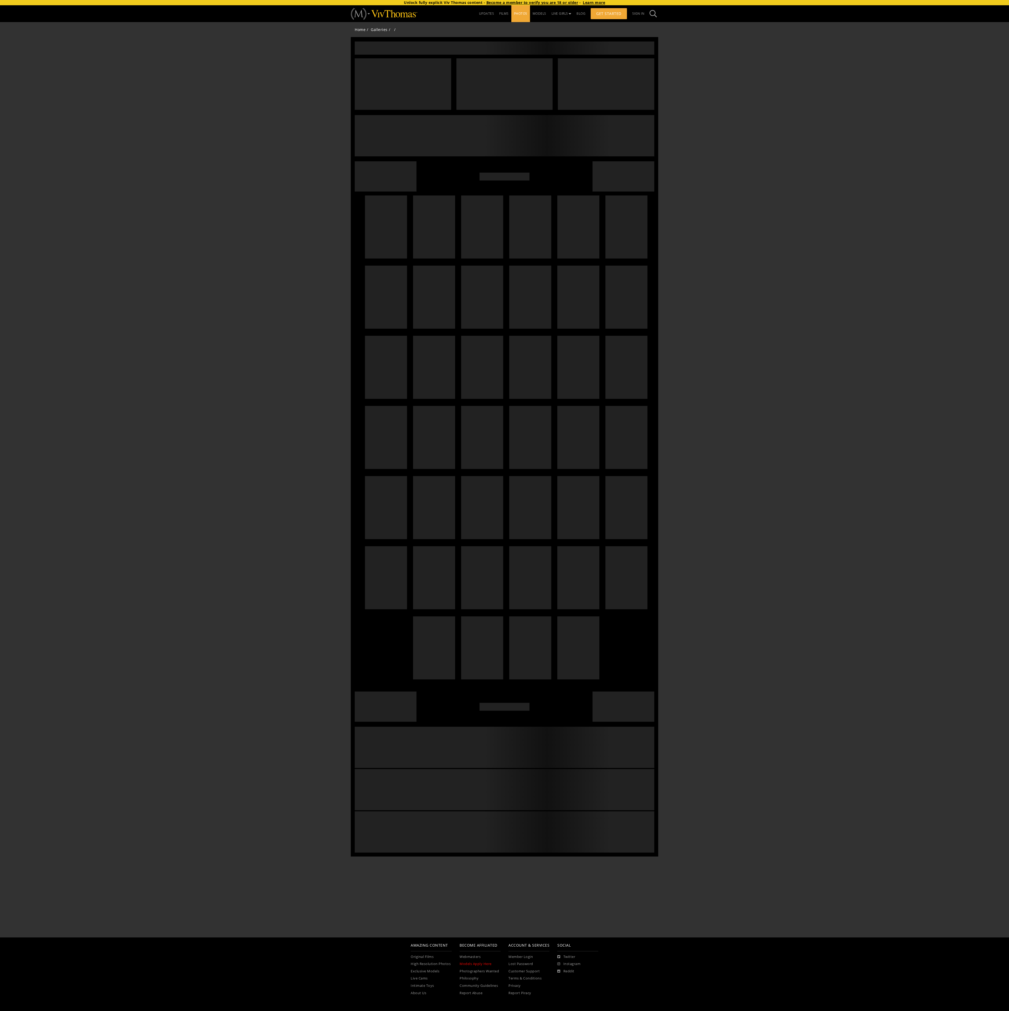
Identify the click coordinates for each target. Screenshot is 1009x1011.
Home (360, 29)
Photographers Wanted (479, 971)
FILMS (504, 13)
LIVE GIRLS (560, 13)
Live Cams (419, 978)
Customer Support (524, 971)
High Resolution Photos (431, 964)
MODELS (539, 13)
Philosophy (469, 978)
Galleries (379, 29)
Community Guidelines (479, 985)
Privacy (514, 985)
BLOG (580, 13)
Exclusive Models (425, 971)
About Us (418, 993)
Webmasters (470, 957)
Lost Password (520, 964)
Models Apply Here (476, 964)
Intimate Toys (422, 985)
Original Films (422, 957)
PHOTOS (520, 13)
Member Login (520, 957)
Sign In (638, 13)
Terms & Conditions (525, 978)
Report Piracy (519, 993)
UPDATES (486, 13)
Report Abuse (471, 993)
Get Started (608, 13)
